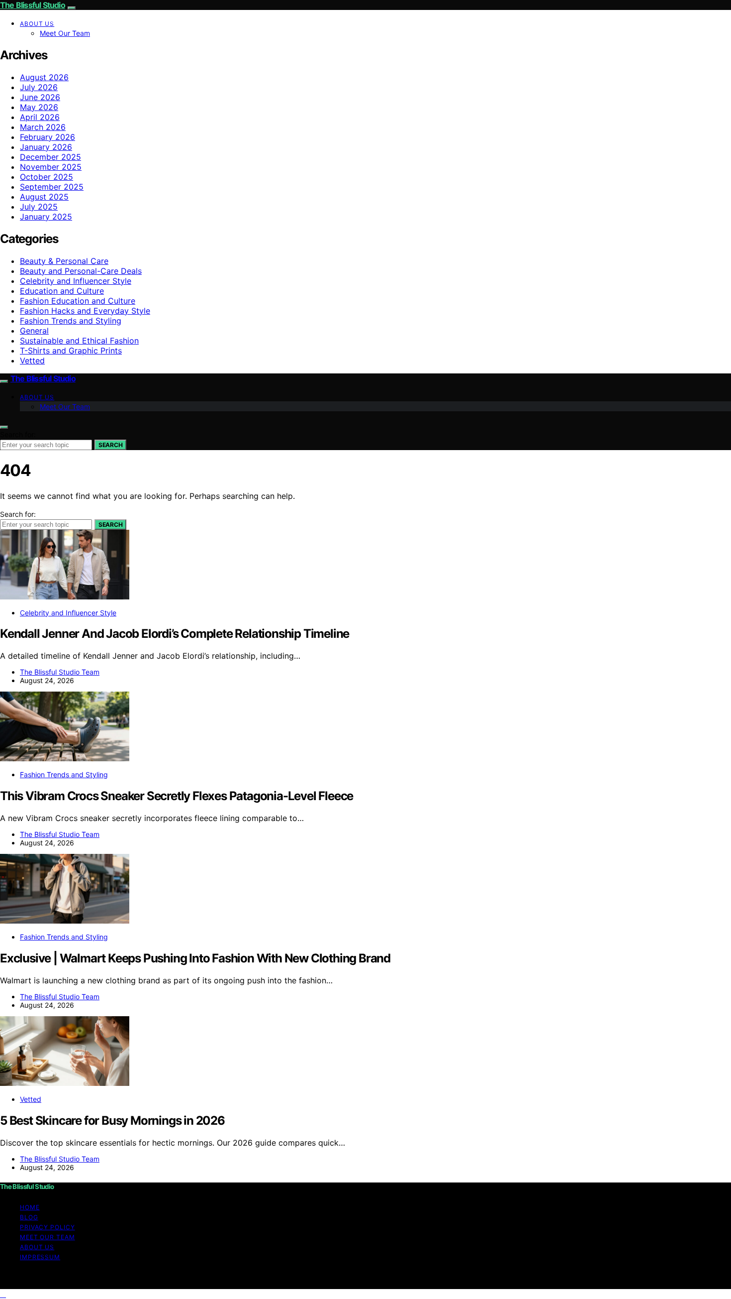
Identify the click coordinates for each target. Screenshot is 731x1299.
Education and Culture (62, 291)
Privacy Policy (47, 1227)
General (34, 331)
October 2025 (46, 177)
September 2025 (52, 187)
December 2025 (50, 157)
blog (29, 1217)
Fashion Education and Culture (77, 301)
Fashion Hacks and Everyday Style (85, 311)
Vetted (32, 360)
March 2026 (43, 127)
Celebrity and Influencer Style (75, 281)
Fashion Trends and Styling (70, 321)
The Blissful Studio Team (59, 672)
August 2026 (44, 77)
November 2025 (51, 167)
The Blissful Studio (32, 5)
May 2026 (39, 107)
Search (110, 445)
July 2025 (39, 207)
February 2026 (47, 137)
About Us (37, 23)
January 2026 (46, 147)
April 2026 (40, 117)
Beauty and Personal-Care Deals (81, 271)
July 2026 (39, 87)
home (30, 1207)
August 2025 (44, 197)
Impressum (40, 1257)
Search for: (18, 434)
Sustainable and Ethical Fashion (79, 341)
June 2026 (40, 97)
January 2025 (46, 217)
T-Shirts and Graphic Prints (71, 350)
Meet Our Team (65, 33)
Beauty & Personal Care (64, 261)
